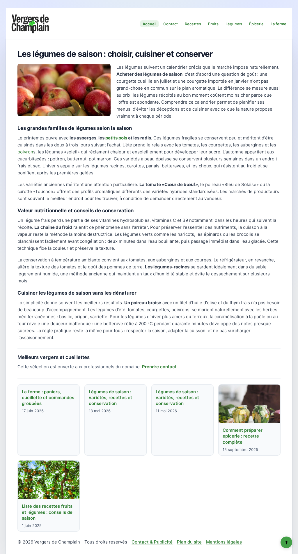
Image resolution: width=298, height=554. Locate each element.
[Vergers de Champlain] (30, 24)
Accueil (149, 24)
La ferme (278, 24)
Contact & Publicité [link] (152, 542)
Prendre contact (159, 366)
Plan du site (189, 542)
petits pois (116, 138)
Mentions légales (224, 542)
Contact (170, 24)
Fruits (213, 24)
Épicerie (256, 24)
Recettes (193, 24)
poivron (25, 152)
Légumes (234, 24)
